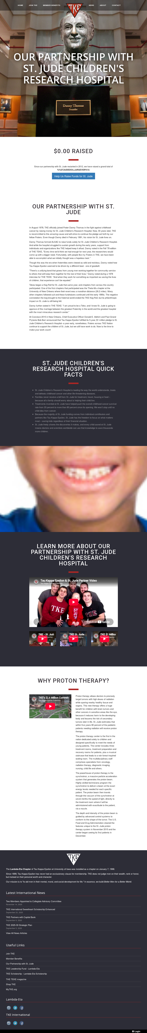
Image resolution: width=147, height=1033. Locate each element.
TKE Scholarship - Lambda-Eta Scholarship (26, 973)
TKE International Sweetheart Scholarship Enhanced (30, 909)
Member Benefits (14, 958)
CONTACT (116, 5)
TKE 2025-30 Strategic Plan (19, 924)
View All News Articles (16, 933)
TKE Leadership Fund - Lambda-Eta (23, 968)
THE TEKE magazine (16, 979)
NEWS (91, 5)
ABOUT (103, 5)
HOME (20, 5)
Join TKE (10, 953)
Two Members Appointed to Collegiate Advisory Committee (33, 901)
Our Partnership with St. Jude (20, 963)
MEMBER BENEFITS (51, 5)
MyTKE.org (11, 989)
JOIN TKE (33, 5)
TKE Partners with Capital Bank (21, 917)
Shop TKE (11, 984)
